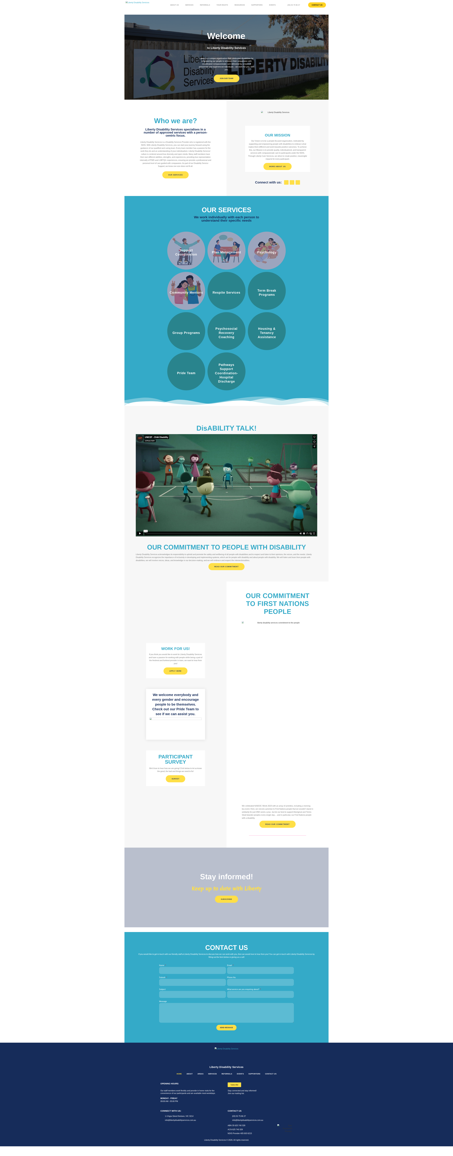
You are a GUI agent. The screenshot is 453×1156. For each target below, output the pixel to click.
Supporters (256, 5)
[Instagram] (292, 182)
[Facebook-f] (286, 182)
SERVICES (212, 1074)
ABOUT (190, 1074)
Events (272, 5)
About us (174, 5)
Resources (240, 5)
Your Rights (222, 5)
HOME (179, 1074)
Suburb (162, 977)
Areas (200, 1074)
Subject (162, 989)
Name (162, 965)
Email (229, 965)
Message (163, 1001)
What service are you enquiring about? (243, 989)
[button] (226, 485)
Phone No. (231, 977)
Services (189, 5)
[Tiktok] (170, 1125)
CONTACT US (271, 1074)
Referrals (205, 5)
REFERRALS (227, 1074)
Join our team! (226, 78)
